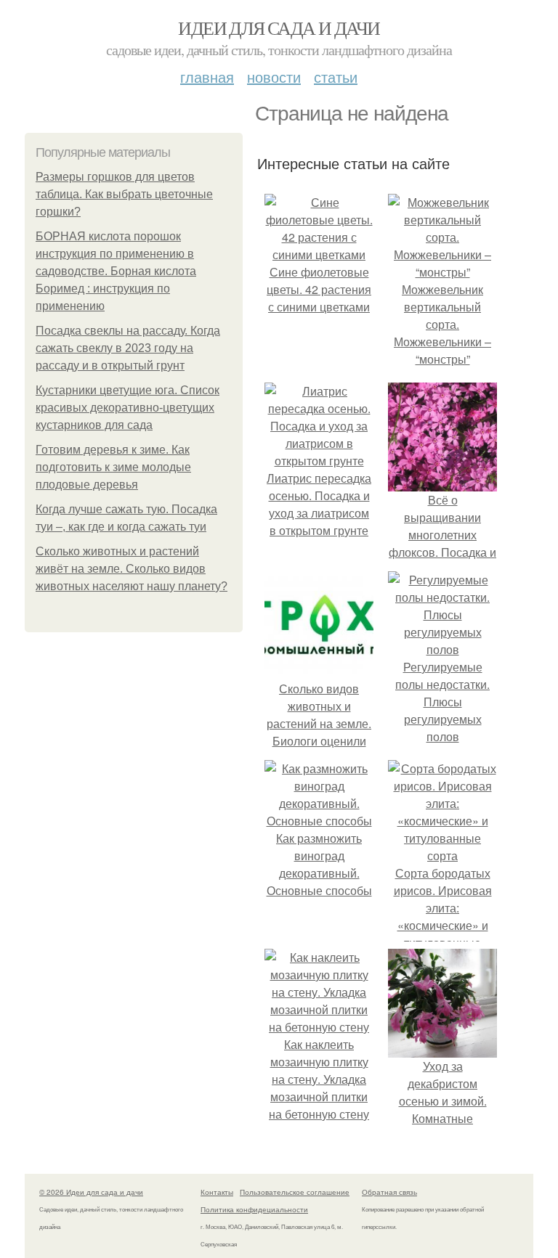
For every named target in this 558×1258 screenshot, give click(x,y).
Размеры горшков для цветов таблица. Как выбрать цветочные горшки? (124, 194)
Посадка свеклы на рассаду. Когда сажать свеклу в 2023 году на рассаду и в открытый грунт (128, 348)
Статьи (335, 76)
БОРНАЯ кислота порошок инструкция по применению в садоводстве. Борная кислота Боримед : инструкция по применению (116, 271)
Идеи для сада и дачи (278, 27)
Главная (207, 76)
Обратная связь (389, 1192)
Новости (274, 76)
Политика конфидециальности (254, 1209)
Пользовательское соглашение (294, 1192)
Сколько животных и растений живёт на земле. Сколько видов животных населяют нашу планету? (131, 568)
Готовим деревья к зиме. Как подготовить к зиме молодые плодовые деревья (113, 467)
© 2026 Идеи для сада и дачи (91, 1192)
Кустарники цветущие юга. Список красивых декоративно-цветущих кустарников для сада (127, 407)
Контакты (217, 1192)
